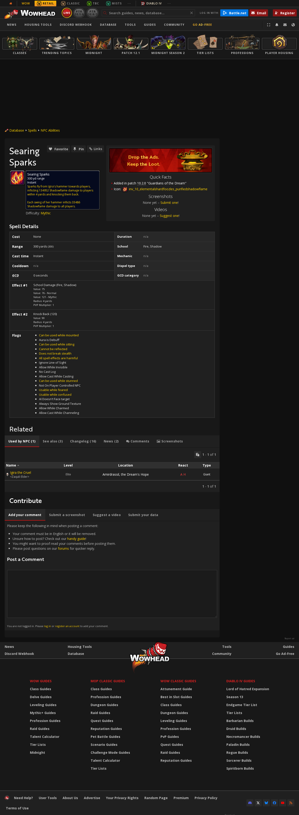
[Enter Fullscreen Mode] (268, 24)
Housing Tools (80, 646)
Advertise (92, 798)
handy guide (76, 538)
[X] (258, 802)
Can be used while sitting (56, 344)
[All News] (10, 3)
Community (174, 25)
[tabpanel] (112, 470)
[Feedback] (284, 24)
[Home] (31, 13)
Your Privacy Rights (122, 798)
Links (98, 149)
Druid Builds (236, 728)
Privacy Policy (206, 798)
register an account (67, 626)
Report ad (289, 638)
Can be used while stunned (58, 381)
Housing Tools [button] (38, 25)
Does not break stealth (55, 353)
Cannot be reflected (53, 349)
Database (108, 25)
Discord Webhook (76, 25)
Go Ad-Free (202, 25)
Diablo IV (154, 3)
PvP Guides (169, 736)
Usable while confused (55, 394)
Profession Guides (45, 720)
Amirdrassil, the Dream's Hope (126, 474)
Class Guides (40, 689)
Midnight (37, 752)
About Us (70, 798)
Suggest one (169, 215)
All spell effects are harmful (58, 358)
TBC (96, 3)
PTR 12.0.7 (92, 13)
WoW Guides (41, 681)
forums (63, 548)
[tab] (22, 441)
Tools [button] (130, 25)
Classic (73, 3)
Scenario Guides (104, 744)
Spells (32, 130)
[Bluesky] (266, 802)
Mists (117, 3)
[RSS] (290, 802)
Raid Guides (40, 728)
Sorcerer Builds (239, 760)
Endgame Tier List (241, 705)
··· (129, 3)
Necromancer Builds (243, 736)
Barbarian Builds (240, 720)
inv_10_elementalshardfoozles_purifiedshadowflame (167, 189)
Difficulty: (33, 213)
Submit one (169, 202)
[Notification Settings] (276, 24)
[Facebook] (274, 802)
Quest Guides (102, 720)
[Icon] (17, 178)
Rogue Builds (237, 752)
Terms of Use (17, 808)
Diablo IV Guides (240, 681)
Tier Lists (38, 744)
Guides (150, 25)
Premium (181, 798)
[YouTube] (282, 802)
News (11, 25)
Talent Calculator (44, 736)
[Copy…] (197, 454)
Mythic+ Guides (43, 713)
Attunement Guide (176, 689)
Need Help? (23, 798)
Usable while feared (53, 390)
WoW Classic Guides (178, 681)
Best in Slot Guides (176, 697)
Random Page (156, 798)
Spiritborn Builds (240, 768)
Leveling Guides (43, 705)
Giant (206, 474)
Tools (226, 646)
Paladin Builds (238, 744)
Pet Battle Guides (105, 736)
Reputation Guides (106, 728)
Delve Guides (41, 697)
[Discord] (249, 802)
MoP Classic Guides (108, 681)
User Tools (48, 798)
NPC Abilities (50, 130)
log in (47, 626)
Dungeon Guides (104, 705)
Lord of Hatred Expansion (247, 689)
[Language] (293, 24)
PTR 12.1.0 (79, 13)
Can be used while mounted (59, 335)
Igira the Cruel (20, 472)
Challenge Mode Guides (110, 752)
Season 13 (234, 697)
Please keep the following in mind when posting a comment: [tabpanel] (61, 576)
